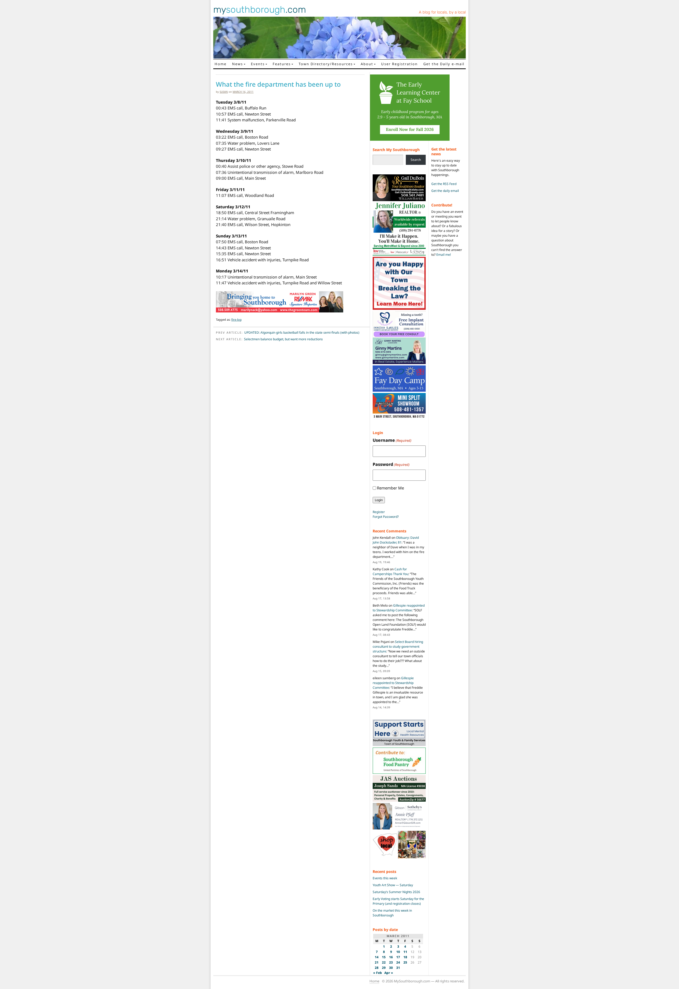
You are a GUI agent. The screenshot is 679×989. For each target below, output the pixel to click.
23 (391, 962)
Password (391, 464)
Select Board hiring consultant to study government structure (398, 646)
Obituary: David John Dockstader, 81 (396, 540)
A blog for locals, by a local (442, 12)
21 (376, 962)
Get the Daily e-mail (443, 63)
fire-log (236, 319)
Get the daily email (445, 190)
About (367, 63)
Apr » (388, 972)
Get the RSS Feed (443, 184)
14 (376, 957)
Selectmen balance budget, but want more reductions (283, 339)
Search (416, 159)
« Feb (377, 972)
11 (405, 952)
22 (384, 962)
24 (398, 962)
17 (398, 957)
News (237, 63)
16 (391, 957)
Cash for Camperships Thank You (390, 571)
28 (376, 967)
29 (384, 967)
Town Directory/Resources (326, 63)
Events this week (385, 878)
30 (391, 967)
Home (221, 63)
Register (379, 512)
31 (398, 967)
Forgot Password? (386, 516)
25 (405, 962)
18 (405, 957)
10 (398, 952)
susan (224, 92)
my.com (259, 9)
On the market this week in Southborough (392, 912)
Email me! (443, 254)
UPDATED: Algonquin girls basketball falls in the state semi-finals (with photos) (301, 332)
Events (258, 63)
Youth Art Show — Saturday (393, 885)
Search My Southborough (396, 149)
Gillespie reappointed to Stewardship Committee (399, 607)
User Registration (399, 63)
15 (384, 957)
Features (282, 63)
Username (392, 440)
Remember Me (390, 488)
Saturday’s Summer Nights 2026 (396, 892)
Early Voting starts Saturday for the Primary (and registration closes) (398, 901)
